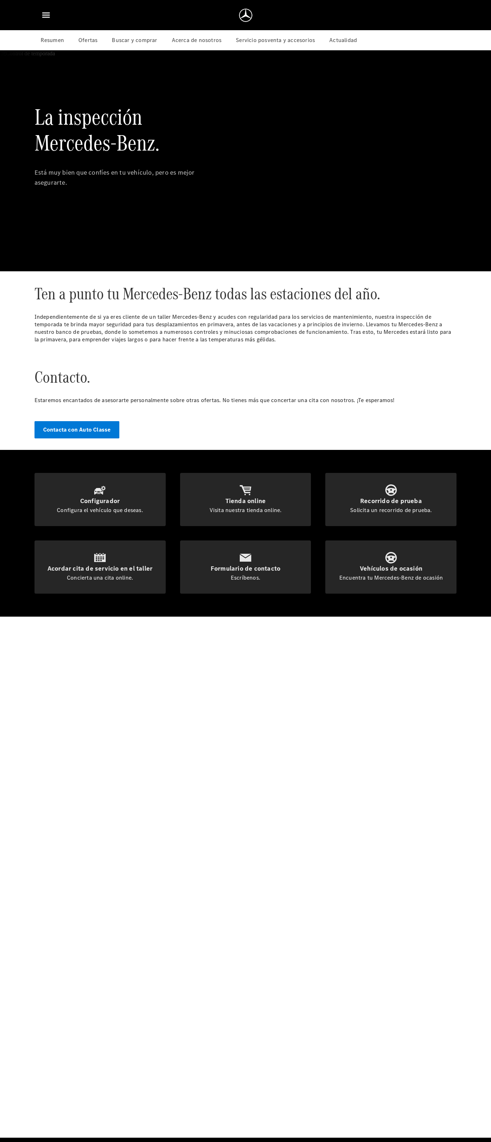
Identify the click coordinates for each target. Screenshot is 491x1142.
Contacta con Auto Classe (77, 429)
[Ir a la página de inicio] (245, 15)
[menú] (46, 15)
